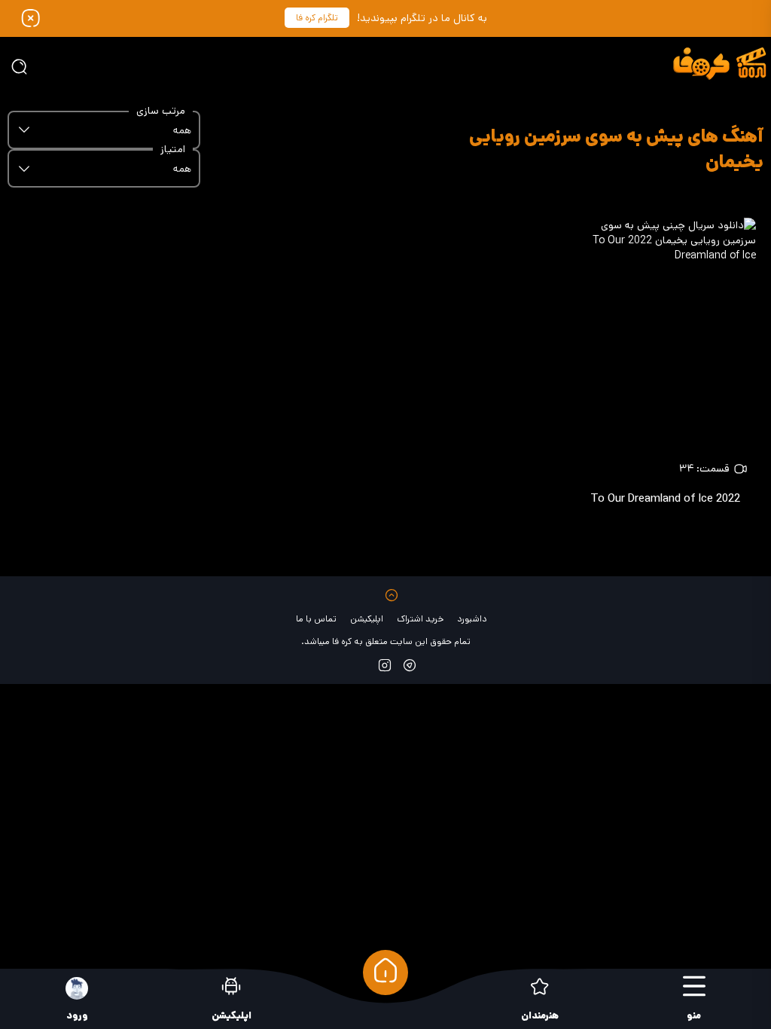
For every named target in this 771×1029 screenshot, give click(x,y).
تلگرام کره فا (317, 17)
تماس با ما (316, 618)
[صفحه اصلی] (385, 972)
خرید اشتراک (420, 618)
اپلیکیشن (366, 618)
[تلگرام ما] (409, 664)
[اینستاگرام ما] (384, 664)
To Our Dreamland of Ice (665, 498)
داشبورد (472, 618)
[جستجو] (19, 66)
